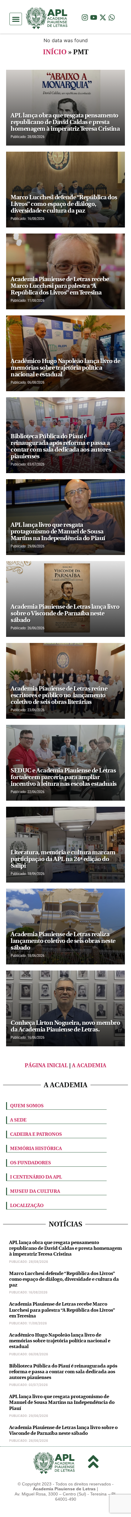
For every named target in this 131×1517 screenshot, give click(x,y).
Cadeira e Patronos (36, 1134)
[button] (15, 19)
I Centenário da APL (36, 1177)
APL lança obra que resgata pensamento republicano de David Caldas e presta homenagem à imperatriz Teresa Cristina (65, 1248)
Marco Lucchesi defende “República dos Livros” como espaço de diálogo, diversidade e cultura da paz (64, 1279)
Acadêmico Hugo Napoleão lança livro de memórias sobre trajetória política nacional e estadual (59, 1340)
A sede (18, 1120)
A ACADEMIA (89, 1065)
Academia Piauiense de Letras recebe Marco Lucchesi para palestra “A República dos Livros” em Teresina (62, 1309)
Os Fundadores (30, 1163)
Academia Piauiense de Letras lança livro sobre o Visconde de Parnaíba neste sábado (63, 1430)
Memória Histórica (36, 1148)
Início (55, 52)
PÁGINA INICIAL (46, 1065)
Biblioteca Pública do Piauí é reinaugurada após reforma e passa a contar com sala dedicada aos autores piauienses (63, 1371)
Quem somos (27, 1105)
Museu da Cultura (35, 1191)
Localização (27, 1205)
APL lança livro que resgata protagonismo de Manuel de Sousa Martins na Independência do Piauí (62, 1402)
